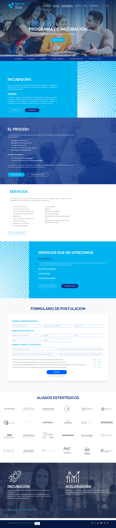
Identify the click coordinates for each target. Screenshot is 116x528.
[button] (107, 6)
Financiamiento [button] (45, 259)
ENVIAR (57, 372)
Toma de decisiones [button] (46, 278)
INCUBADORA (18, 58)
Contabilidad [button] (44, 274)
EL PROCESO (31, 58)
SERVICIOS (43, 58)
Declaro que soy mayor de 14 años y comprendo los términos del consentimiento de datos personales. (40, 367)
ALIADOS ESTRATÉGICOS (76, 58)
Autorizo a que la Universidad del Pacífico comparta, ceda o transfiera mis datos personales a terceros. (40, 362)
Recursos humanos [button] (47, 269)
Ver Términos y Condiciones (57, 376)
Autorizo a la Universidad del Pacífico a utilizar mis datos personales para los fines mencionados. (38, 359)
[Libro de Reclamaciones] (37, 524)
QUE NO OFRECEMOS (57, 58)
